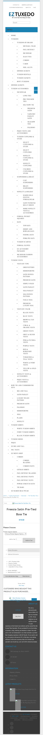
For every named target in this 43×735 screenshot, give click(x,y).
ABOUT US (28, 7)
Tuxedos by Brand (25, 42)
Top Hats (26, 225)
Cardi (25, 64)
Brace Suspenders (28, 187)
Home (13, 35)
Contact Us (13, 679)
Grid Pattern (28, 267)
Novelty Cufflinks (27, 164)
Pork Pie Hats (29, 238)
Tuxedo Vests (17, 260)
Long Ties (27, 96)
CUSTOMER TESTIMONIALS (16, 7)
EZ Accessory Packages (23, 250)
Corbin (26, 60)
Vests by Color (23, 309)
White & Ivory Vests (29, 364)
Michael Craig (29, 46)
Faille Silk (27, 300)
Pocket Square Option (10, 532)
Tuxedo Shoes (17, 439)
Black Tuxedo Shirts (26, 435)
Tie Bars (20, 487)
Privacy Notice (13, 676)
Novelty (20, 421)
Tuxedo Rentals (24, 74)
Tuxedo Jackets (23, 78)
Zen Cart (15, 716)
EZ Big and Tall (17, 446)
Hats (19, 222)
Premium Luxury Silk (28, 304)
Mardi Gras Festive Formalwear (28, 197)
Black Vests (28, 312)
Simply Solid (28, 283)
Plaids (19, 418)
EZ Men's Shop (17, 453)
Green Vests (28, 331)
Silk (19, 414)
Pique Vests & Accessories (23, 381)
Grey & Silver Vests (29, 335)
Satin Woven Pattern (28, 275)
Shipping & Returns (15, 672)
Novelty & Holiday (25, 192)
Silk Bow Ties (31, 123)
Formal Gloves (23, 245)
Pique (13, 443)
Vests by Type (23, 264)
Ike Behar (27, 53)
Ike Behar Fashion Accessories (25, 255)
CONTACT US (16, 5)
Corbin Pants (28, 466)
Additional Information (13, 554)
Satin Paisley (28, 287)
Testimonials (25, 716)
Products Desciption (12, 550)
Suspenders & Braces (26, 177)
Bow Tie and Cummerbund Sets (22, 386)
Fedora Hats (28, 235)
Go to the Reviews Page (12, 576)
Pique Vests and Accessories (24, 132)
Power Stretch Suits (26, 484)
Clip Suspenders (28, 181)
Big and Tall (22, 391)
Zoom (5, 503)
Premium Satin (31, 109)
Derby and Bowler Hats (28, 230)
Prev (20, 585)
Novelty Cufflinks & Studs (28, 158)
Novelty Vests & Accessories (24, 375)
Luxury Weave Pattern (23, 399)
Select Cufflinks (27, 151)
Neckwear (21, 92)
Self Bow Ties (29, 105)
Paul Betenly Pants (25, 477)
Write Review (26, 576)
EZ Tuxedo (26, 714)
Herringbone (28, 271)
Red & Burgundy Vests (27, 351)
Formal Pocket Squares (23, 217)
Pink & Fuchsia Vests (29, 341)
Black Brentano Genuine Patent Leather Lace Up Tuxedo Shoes (18, 605)
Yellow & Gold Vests (29, 369)
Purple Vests (28, 346)
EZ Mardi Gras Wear (20, 491)
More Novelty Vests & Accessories (29, 211)
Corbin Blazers (26, 461)
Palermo (31, 127)
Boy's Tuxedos (23, 81)
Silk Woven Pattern (28, 295)
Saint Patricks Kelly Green (29, 204)
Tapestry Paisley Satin (31, 116)
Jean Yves (27, 57)
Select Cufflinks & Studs (28, 144)
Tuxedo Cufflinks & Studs (25, 138)
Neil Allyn (27, 67)
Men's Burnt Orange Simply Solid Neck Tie (25, 689)
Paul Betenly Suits (25, 480)
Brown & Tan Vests (28, 321)
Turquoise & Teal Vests (28, 358)
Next (23, 585)
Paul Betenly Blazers (26, 473)
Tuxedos (14, 39)
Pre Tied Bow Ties (28, 100)
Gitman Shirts (23, 469)
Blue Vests (28, 316)
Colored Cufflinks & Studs (28, 171)
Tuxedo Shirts (17, 425)
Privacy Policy (27, 719)
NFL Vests (15, 450)
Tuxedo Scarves (24, 242)
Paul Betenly (29, 49)
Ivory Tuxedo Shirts (25, 432)
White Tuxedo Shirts (26, 428)
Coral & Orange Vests (29, 326)
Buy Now (18, 616)
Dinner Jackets (23, 71)
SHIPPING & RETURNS (27, 5)
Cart (34, 7)
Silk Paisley (28, 291)
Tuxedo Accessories (20, 88)
